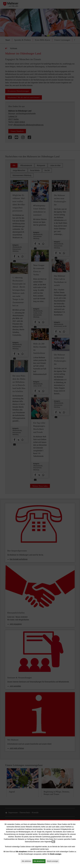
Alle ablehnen (27, 861)
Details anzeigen (53, 861)
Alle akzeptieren (40, 861)
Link (53, 842)
